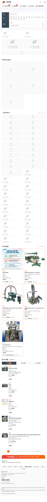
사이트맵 (23, 468)
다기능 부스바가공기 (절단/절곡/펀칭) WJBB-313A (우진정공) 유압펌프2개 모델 (24, 434)
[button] (3, 53)
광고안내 (32, 6)
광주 (21, 17)
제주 (19, 19)
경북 (13, 19)
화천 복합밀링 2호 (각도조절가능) (15, 418)
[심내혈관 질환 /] (5, 404)
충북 (37, 17)
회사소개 (4, 466)
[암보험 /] (5, 388)
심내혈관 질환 (11, 401)
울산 (24, 17)
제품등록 (16, 6)
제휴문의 (15, 466)
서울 (11, 17)
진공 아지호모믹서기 (6, 345)
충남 (40, 17)
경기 (32, 17)
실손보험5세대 (5, 272)
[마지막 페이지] (38, 451)
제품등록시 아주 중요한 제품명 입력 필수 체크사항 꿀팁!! (11, 462)
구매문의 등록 (7, 6)
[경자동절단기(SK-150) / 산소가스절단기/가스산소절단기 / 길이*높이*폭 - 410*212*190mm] (34, 294)
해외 (24, 19)
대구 (16, 17)
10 (32, 451)
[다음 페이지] (36, 451)
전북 (42, 17)
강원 (34, 17)
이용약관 (21, 466)
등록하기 (11, 359)
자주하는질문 (36, 466)
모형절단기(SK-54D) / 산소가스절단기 (32, 272)
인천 (27, 17)
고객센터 (42, 466)
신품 (13, 14)
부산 (19, 17)
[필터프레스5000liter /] (5, 371)
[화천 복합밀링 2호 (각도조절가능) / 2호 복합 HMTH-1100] (5, 421)
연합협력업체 (41, 6)
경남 (16, 19)
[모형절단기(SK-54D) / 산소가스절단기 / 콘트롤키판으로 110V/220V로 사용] (34, 259)
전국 (21, 19)
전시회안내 (24, 6)
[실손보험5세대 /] (12, 259)
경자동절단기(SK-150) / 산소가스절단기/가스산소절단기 (34, 309)
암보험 (10, 385)
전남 (11, 19)
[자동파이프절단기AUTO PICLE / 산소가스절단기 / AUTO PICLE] (12, 294)
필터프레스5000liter (13, 368)
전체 (11, 14)
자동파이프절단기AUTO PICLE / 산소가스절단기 (12, 308)
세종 (29, 17)
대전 (13, 17)
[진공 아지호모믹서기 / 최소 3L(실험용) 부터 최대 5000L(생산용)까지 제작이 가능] (12, 331)
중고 (16, 14)
